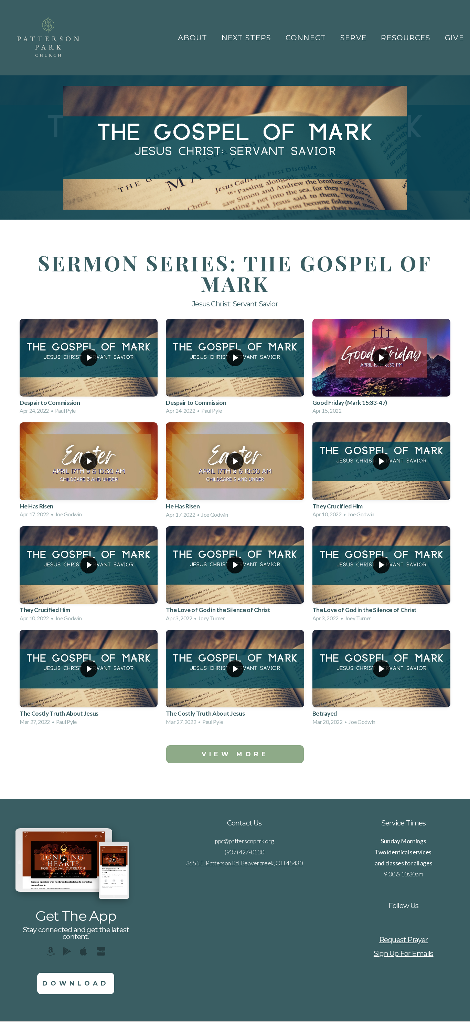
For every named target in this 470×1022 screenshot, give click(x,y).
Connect (307, 37)
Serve (355, 37)
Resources (407, 37)
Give (454, 37)
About (194, 37)
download (75, 983)
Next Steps (248, 37)
